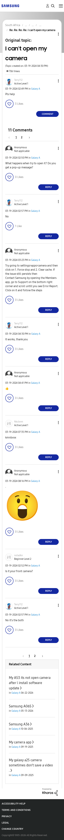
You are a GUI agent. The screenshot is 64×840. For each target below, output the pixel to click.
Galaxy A (35, 88)
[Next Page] (28, 137)
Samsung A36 (19, 724)
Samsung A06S (20, 706)
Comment (47, 114)
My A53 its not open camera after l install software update (30, 683)
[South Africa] (10, 5)
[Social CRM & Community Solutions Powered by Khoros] (50, 791)
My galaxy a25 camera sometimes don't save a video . (31, 765)
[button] (53, 81)
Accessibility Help (13, 803)
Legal (5, 822)
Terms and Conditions (16, 810)
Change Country (12, 828)
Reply (48, 187)
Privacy (7, 816)
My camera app (20, 742)
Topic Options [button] (52, 34)
